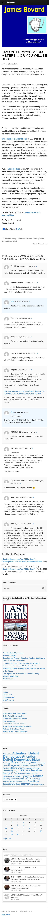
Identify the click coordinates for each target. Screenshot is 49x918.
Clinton (5, 765)
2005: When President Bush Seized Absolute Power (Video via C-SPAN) (26, 887)
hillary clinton (23, 773)
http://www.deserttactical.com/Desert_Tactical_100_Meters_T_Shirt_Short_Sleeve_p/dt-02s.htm (24, 392)
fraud (28, 771)
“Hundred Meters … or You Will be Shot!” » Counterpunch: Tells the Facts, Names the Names (22, 560)
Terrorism (8, 783)
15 (12, 828)
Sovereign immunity (9, 781)
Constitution (25, 765)
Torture (16, 783)
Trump (25, 784)
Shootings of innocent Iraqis (14, 138)
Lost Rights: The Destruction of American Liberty (21, 673)
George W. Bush (11, 773)
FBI (23, 770)
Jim (5, 64)
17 (23, 828)
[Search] (43, 588)
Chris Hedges (14, 168)
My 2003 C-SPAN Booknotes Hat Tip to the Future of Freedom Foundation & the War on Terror (27, 878)
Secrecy (37, 779)
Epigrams (17, 771)
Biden (36, 759)
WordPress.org (8, 700)
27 (41, 831)
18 (29, 828)
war (39, 784)
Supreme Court (21, 781)
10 (23, 825)
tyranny (35, 784)
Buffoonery (26, 763)
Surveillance (33, 781)
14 (6, 828)
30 (17, 834)
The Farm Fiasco (9, 679)
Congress (13, 765)
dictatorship (28, 768)
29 (12, 834)
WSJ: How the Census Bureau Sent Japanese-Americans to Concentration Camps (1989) (26, 860)
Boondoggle (7, 763)
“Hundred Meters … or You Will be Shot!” (18, 569)
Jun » (10, 838)
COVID (39, 765)
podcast (12, 779)
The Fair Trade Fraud (10, 676)
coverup (33, 766)
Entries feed (7, 695)
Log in (5, 692)
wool (42, 784)
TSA (31, 784)
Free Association (9, 721)
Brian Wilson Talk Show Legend (15, 713)
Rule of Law (20, 779)
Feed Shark (6, 914)
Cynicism (7, 768)
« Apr (5, 838)
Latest (6, 855)
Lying (25, 776)
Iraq (29, 773)
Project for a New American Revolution (17, 726)
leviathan (17, 776)
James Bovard (25, 9)
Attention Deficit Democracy (13, 653)
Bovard (16, 762)
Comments (23, 855)
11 (29, 825)
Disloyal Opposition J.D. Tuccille (15, 718)
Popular (14, 855)
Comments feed (9, 697)
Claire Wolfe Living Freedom (13, 716)
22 (12, 831)
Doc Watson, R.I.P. (40, 244)
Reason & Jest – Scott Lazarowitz (15, 731)
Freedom (36, 770)
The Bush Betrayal (9, 655)
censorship (41, 763)
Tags (31, 855)
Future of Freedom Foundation (14, 724)
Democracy (17, 768)
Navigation (11, 2)
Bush (33, 762)
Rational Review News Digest (13, 729)
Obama (38, 776)
